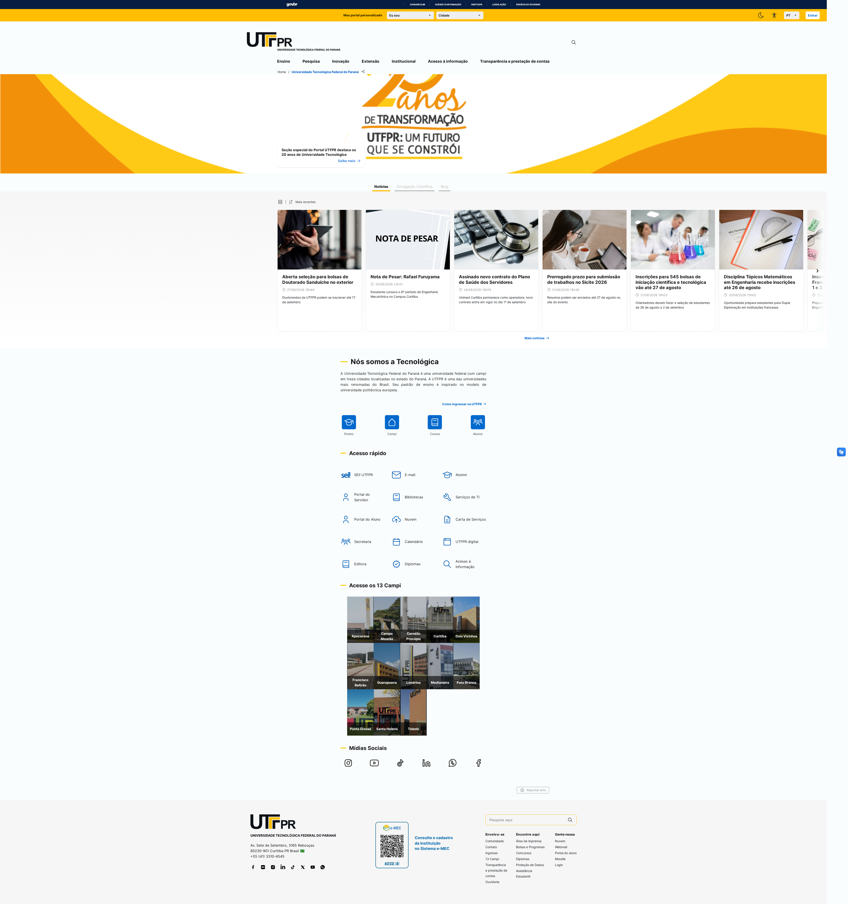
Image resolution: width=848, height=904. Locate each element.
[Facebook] (253, 867)
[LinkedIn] (283, 867)
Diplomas (522, 859)
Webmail (561, 847)
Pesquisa (311, 61)
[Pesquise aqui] (570, 820)
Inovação (340, 61)
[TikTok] (292, 867)
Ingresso (491, 853)
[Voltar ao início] (274, 822)
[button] (280, 202)
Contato (491, 847)
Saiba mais (346, 161)
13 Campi (492, 859)
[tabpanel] (413, 269)
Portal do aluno (566, 853)
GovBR (291, 4)
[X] (302, 867)
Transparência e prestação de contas (515, 61)
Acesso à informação (448, 4)
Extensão (370, 61)
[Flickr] (263, 867)
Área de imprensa (528, 841)
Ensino (283, 61)
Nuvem (560, 841)
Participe (476, 4)
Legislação (499, 4)
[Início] (294, 42)
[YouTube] (312, 867)
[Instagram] (273, 867)
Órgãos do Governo (528, 4)
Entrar (813, 15)
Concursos (523, 853)
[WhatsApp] (322, 867)
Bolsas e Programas (530, 847)
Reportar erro (536, 790)
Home (282, 72)
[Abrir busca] (574, 42)
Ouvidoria (492, 882)
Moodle (560, 859)
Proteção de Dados (530, 865)
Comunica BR (417, 4)
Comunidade (494, 841)
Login (559, 865)
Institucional (404, 61)
